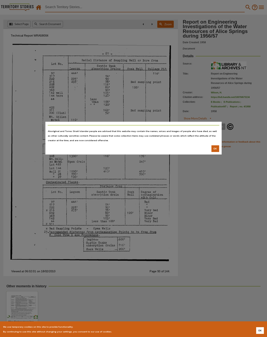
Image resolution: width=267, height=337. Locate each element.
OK (215, 149)
